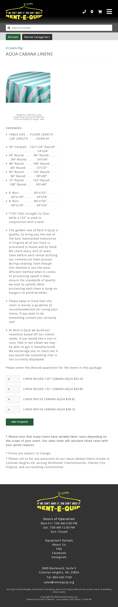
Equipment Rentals (59, 540)
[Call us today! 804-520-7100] (84, 11)
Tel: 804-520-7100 (59, 577)
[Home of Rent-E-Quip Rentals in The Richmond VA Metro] (59, 502)
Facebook (59, 553)
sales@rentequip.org (59, 582)
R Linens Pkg (14, 48)
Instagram (59, 557)
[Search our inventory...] (9, 28)
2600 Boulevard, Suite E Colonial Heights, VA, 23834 (59, 570)
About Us (59, 544)
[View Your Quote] (100, 11)
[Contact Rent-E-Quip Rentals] (92, 11)
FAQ (59, 549)
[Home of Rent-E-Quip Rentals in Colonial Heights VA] (24, 11)
